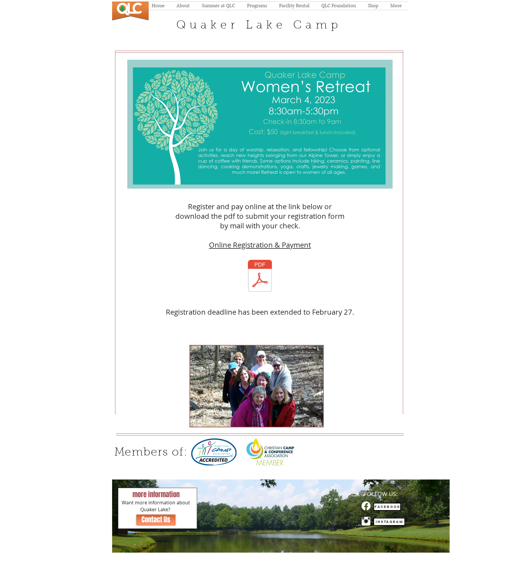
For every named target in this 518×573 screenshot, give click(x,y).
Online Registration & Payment (260, 245)
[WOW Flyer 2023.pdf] (259, 277)
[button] (256, 386)
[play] (308, 421)
